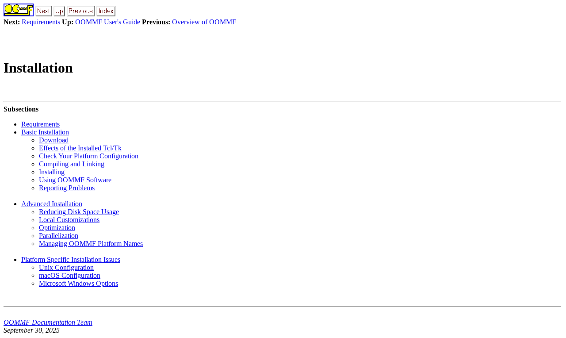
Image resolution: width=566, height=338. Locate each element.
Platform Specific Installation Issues (70, 259)
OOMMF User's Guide (107, 22)
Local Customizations (69, 219)
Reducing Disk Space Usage (79, 211)
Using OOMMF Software (75, 180)
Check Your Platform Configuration (88, 156)
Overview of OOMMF (204, 22)
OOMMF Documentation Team (48, 322)
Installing (52, 172)
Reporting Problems (67, 188)
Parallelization (58, 235)
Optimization (57, 227)
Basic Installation (45, 132)
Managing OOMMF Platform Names (91, 243)
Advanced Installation (51, 203)
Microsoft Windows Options (78, 283)
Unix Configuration (66, 267)
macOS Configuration (69, 275)
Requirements (41, 22)
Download (54, 140)
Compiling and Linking (71, 164)
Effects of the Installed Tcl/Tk (80, 148)
